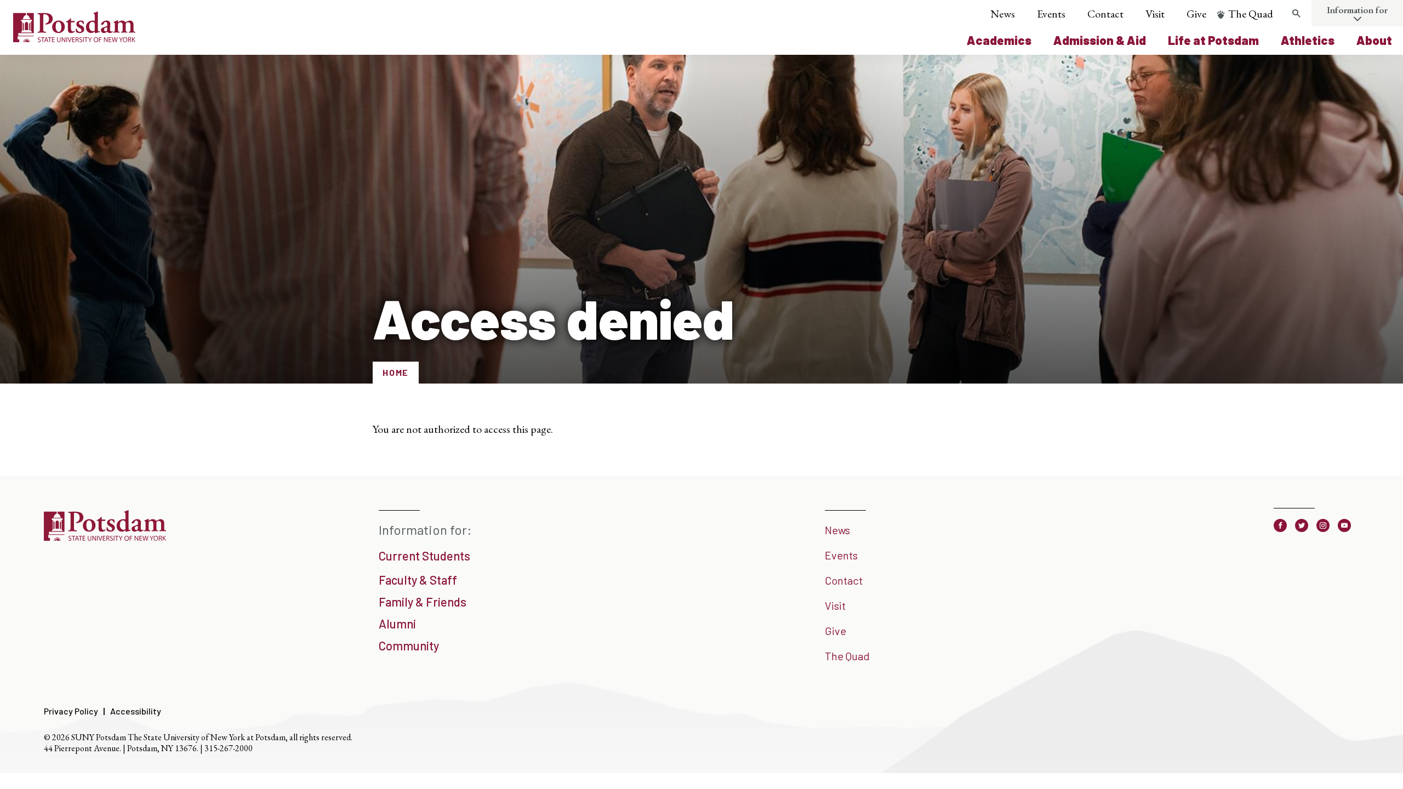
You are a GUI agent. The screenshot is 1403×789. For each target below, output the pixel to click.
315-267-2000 (228, 748)
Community (409, 645)
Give (1196, 14)
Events (1051, 14)
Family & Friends (422, 601)
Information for (1357, 10)
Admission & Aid (1099, 40)
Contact (1105, 14)
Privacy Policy (71, 711)
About (1374, 40)
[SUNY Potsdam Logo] (74, 38)
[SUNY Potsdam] (105, 537)
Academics (999, 40)
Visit (1155, 14)
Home (396, 372)
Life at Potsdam (1213, 40)
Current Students (424, 555)
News (1002, 14)
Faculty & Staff (418, 580)
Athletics (1307, 40)
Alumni (397, 623)
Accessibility (135, 711)
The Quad (1250, 14)
